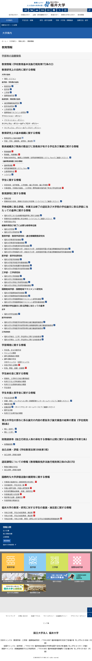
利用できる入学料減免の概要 (15, 381)
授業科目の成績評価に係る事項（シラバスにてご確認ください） (28, 219)
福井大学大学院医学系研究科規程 (16, 268)
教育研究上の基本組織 (12, 138)
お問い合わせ (23, 616)
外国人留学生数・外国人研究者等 (16, 488)
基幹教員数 (8, 165)
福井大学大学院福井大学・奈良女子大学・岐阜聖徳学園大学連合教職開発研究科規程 (36, 249)
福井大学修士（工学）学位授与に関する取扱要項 (22, 336)
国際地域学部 (9, 95)
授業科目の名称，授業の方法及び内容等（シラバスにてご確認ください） (32, 201)
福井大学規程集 (8, 545)
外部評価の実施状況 (11, 500)
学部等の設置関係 (11, 56)
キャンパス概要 (10, 353)
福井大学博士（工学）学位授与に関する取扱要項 (22, 340)
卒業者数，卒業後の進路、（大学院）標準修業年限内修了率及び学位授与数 (32, 188)
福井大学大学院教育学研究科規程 (16, 246)
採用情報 (81, 15)
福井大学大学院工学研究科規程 (16, 282)
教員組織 (7, 151)
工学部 (6, 92)
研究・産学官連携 (46, 20)
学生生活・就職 (27, 20)
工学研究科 (8, 109)
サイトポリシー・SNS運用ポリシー (55, 616)
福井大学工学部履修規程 (13, 279)
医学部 (6, 89)
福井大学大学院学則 (11, 232)
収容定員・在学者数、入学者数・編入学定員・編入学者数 (26, 185)
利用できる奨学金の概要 (13, 413)
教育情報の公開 (35, 592)
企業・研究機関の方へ (40, 15)
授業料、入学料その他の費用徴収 (16, 378)
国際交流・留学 (82, 20)
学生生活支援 (9, 398)
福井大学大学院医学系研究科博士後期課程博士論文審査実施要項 (28, 325)
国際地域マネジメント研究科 (15, 112)
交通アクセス (35, 616)
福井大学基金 (57, 581)
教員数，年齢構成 (11, 154)
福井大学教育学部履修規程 (14, 243)
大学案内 (9, 20)
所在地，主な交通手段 (12, 350)
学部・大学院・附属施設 (64, 20)
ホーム (4, 41)
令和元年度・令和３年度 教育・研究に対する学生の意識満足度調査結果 (32, 519)
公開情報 (6, 537)
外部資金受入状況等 (11, 494)
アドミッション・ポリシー (14, 120)
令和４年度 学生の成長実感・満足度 (18, 516)
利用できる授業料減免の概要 (15, 384)
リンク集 (46, 623)
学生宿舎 (7, 387)
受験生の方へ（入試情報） (9, 26)
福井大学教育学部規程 (12, 240)
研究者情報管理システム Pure (15, 168)
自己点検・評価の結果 (12, 455)
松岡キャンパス (23, 362)
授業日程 (7, 198)
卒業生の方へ (25, 15)
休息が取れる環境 (11, 365)
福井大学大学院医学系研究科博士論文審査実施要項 (23, 328)
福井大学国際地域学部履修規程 (16, 296)
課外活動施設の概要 (11, 356)
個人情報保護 (7, 534)
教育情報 (7, 541)
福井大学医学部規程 (11, 259)
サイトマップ (10, 616)
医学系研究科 (9, 106)
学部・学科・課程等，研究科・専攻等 (18, 141)
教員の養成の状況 (11, 467)
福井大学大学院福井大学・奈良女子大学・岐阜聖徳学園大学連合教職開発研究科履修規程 (37, 252)
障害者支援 (8, 404)
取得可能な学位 (10, 222)
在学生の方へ (13, 15)
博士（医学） (9, 429)
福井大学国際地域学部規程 (14, 293)
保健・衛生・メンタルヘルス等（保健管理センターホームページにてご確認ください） (37, 401)
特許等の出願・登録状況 (13, 497)
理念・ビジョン (10, 79)
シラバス (7, 174)
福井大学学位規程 (11, 314)
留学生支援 (8, 410)
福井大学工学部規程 (11, 276)
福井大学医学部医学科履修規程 (16, 262)
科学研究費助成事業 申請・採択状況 (18, 491)
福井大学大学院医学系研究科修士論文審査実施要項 (23, 322)
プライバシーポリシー (78, 616)
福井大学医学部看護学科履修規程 (16, 265)
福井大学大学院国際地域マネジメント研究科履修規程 (24, 302)
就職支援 (7, 407)
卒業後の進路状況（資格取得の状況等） (19, 482)
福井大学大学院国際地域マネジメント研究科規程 (22, 299)
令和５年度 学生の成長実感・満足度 (18, 512)
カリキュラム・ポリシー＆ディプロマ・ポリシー (22, 128)
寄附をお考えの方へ (68, 15)
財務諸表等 (8, 444)
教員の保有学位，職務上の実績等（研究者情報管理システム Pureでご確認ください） (36, 158)
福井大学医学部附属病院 (35, 581)
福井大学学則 (9, 229)
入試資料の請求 (79, 581)
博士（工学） (9, 432)
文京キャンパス (10, 362)
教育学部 (7, 86)
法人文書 (6, 530)
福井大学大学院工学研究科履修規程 (17, 285)
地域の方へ (55, 15)
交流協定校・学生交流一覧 (14, 485)
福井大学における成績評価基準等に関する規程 (21, 215)
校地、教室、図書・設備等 (14, 368)
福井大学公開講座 (13, 592)
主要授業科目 (9, 171)
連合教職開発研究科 (11, 103)
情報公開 (21, 41)
